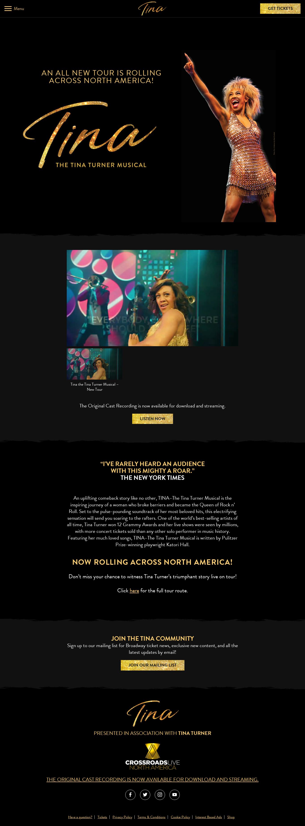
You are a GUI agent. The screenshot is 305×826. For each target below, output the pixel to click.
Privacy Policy (122, 817)
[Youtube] (174, 795)
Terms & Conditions (151, 817)
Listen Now (152, 419)
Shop (231, 817)
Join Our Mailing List (153, 665)
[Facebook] (130, 795)
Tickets (102, 817)
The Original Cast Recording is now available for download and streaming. (152, 779)
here (134, 591)
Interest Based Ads (208, 817)
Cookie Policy (180, 817)
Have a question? (80, 817)
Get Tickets (280, 8)
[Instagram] (160, 795)
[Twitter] (145, 795)
